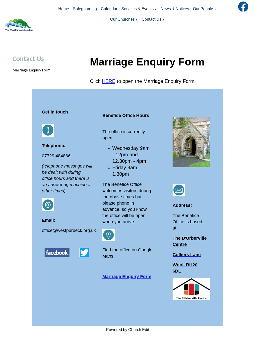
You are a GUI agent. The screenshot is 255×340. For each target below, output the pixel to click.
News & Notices (175, 9)
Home (63, 9)
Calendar (109, 9)
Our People (203, 9)
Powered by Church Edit (127, 330)
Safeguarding (85, 9)
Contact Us (151, 19)
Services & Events (137, 9)
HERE (108, 81)
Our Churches (122, 19)
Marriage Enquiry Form (31, 70)
